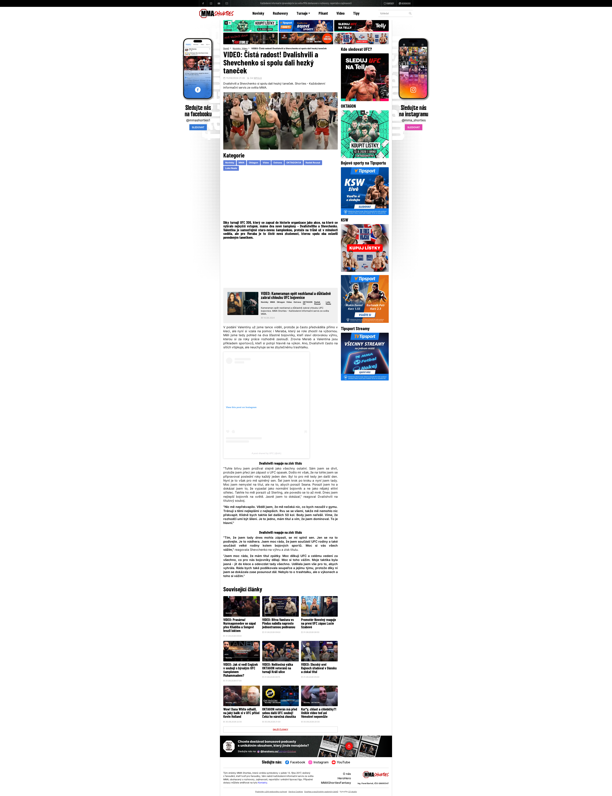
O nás (347, 774)
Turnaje (302, 14)
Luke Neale (231, 168)
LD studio (352, 792)
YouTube (343, 762)
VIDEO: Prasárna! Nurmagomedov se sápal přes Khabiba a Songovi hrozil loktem (239, 625)
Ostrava (277, 163)
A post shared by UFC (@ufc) (266, 453)
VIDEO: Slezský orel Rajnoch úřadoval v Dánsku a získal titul (319, 668)
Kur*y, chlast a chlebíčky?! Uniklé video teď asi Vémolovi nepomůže (318, 713)
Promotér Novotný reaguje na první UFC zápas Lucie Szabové (318, 623)
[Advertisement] (280, 196)
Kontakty (262, 783)
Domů (226, 49)
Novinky (258, 14)
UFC (235, 613)
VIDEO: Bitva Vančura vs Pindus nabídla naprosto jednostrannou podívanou (278, 623)
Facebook (297, 762)
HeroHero (344, 778)
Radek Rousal (313, 163)
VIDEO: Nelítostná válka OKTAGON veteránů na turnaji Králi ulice (277, 668)
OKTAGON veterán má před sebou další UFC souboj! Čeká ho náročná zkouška (279, 713)
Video (340, 14)
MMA (241, 163)
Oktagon (253, 163)
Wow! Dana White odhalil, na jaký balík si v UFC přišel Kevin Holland (241, 713)
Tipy (356, 14)
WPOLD (258, 78)
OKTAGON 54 (293, 163)
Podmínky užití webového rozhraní (271, 792)
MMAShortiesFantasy (336, 783)
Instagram (321, 762)
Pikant (323, 14)
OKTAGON (276, 703)
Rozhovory (280, 14)
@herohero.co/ (278, 751)
